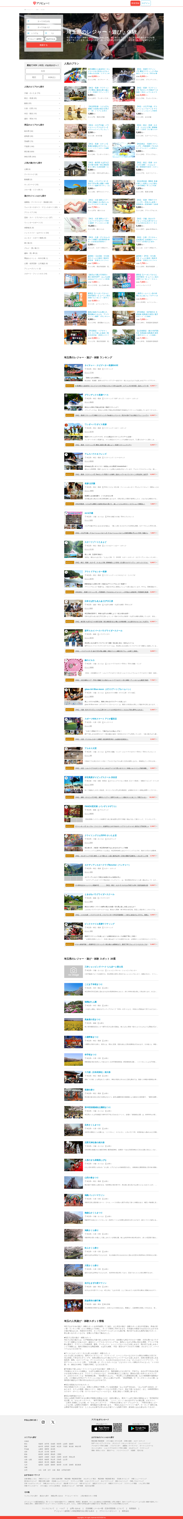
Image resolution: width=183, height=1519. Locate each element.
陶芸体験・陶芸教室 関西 (73, 1479)
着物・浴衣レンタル (98, 1450)
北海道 (26, 1441)
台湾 (25, 1470)
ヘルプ (62, 1508)
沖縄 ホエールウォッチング (52, 1483)
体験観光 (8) (29, 227)
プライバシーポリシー (108, 1511)
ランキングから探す (31, 1496)
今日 (43, 71)
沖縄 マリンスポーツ (31, 1486)
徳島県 (40, 1462)
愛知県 (53, 1454)
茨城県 (53, 1446)
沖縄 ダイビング (44, 1479)
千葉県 (65, 1446)
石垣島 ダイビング (123, 1479)
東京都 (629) (29, 151)
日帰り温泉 (128, 1441)
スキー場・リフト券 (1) (33, 189)
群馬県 (47, 1446)
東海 (25, 1454)
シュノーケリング (144, 1443)
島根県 (47, 1459)
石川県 (47, 1451)
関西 (25, 1457)
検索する (44, 45)
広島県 (59, 1459)
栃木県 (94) (28, 131)
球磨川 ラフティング (115, 1483)
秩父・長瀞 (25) (30, 98)
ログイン (146, 3)
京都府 (47, 1457)
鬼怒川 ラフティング (99, 1483)
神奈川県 (78, 1446)
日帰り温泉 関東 (57, 1479)
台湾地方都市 (65, 1470)
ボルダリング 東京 (90, 1479)
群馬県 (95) (28, 136)
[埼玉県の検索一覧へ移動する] (91, 36)
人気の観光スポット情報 (89, 1496)
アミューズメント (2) (32, 268)
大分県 (65, 1465)
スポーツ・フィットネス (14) (35, 273)
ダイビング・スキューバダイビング (124, 1443)
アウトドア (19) (30, 212)
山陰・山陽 (28, 1459)
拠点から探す (44, 1496)
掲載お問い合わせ (57, 1496)
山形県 (65, 1444)
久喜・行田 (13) (30, 108)
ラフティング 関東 (77, 1481)
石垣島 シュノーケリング (60, 1481)
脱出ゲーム (111, 1450)
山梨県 (40, 1449)
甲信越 (26, 1449)
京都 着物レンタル (30, 1479)
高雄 (58, 1470)
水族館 (133, 1450)
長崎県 (53, 1465)
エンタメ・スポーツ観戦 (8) (35, 238)
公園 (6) (27, 169)
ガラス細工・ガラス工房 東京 (50, 1486)
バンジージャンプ (123, 1450)
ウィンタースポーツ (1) (33, 222)
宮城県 (53, 1444)
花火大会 (140, 1450)
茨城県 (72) (28, 141)
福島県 (71, 1444)
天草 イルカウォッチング (32, 1483)
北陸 (25, 1451)
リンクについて (48, 1508)
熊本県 (59, 1465)
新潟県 (53, 1449)
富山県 (40, 1451)
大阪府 (53, 1457)
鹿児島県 (78, 1465)
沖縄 (25, 1467)
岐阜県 (47, 1454)
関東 (25, 1446)
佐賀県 (47, 1465)
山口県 (65, 1459)
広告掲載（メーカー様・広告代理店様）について (105, 1508)
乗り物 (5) (28, 243)
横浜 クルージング (121, 1481)
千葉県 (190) (29, 146)
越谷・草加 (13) (30, 118)
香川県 (47, 1462)
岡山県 (53, 1459)
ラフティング (144, 1448)
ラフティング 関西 (130, 1483)
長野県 (47, 1449)
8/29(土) (51, 77)
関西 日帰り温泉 (44, 1481)
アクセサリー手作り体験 (100, 1445)
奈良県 (65, 1457)
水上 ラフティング (107, 1481)
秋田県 (59, 1444)
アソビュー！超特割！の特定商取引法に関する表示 (74, 1511)
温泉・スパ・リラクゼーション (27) (38, 217)
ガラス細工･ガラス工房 (114, 1441)
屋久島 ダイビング (30, 1481)
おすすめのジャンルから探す (103, 1437)
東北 (25, 1444)
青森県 (40, 1444)
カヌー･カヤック (139, 1441)
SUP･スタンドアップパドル (101, 1443)
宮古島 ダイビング (68, 1486)
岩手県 (47, 1444)
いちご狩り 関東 (144, 1483)
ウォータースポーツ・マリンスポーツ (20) (41, 207)
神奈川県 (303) (30, 156)
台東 (44, 1470)
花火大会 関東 (89, 1486)
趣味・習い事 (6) (30, 253)
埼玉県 (59, 1446)
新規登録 (135, 3)
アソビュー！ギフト (71, 1496)
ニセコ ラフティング (92, 1481)
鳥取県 (40, 1459)
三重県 (59, 1454)
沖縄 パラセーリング (137, 1481)
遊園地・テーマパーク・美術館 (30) (38, 202)
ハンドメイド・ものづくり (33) (36, 232)
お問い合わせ (75, 1508)
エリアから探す (30, 1437)
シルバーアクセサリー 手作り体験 (115, 1448)
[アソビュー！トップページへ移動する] (40, 3)
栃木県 (40, 1446)
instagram (43, 1422)
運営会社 (125, 1511)
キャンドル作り (97, 1448)
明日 (34, 77)
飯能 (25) (27, 103)
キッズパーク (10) (31, 184)
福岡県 (40, 1465)
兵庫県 (59, 1457)
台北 (39, 1470)
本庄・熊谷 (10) (30, 113)
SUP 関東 (80, 1486)
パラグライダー (115, 1445)
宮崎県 (71, 1465)
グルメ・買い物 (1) (31, 248)
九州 (25, 1465)
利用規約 (132, 1508)
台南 (53, 1470)
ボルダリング (133, 1448)
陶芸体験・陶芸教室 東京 (106, 1479)
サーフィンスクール (146, 1445)
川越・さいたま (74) (32, 93)
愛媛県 (53, 1462)
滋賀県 (40, 1457)
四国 (25, 1462)
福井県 (53, 1451)
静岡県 (40, 1454)
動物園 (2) (28, 179)
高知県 (59, 1462)
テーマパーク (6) (30, 174)
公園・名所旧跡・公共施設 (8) (36, 263)
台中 (49, 1470)
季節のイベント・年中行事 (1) (36, 258)
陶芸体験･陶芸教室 (98, 1441)
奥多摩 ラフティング (70, 1483)
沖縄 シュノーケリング (139, 1479)
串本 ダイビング (85, 1483)
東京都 (71, 1446)
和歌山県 (72, 1457)
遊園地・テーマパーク (130, 1445)
